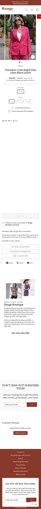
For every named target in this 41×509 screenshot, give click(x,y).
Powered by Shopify (20, 507)
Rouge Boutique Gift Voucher (20, 455)
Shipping (17, 80)
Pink (20, 91)
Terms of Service (20, 468)
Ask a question (20, 256)
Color (20, 88)
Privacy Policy (20, 465)
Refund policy (20, 474)
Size (20, 97)
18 (29, 101)
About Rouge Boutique (20, 462)
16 (23, 101)
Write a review (20, 433)
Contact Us (20, 452)
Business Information (20, 471)
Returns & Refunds (20, 247)
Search (20, 458)
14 (17, 101)
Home (20, 66)
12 (11, 101)
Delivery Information (20, 251)
